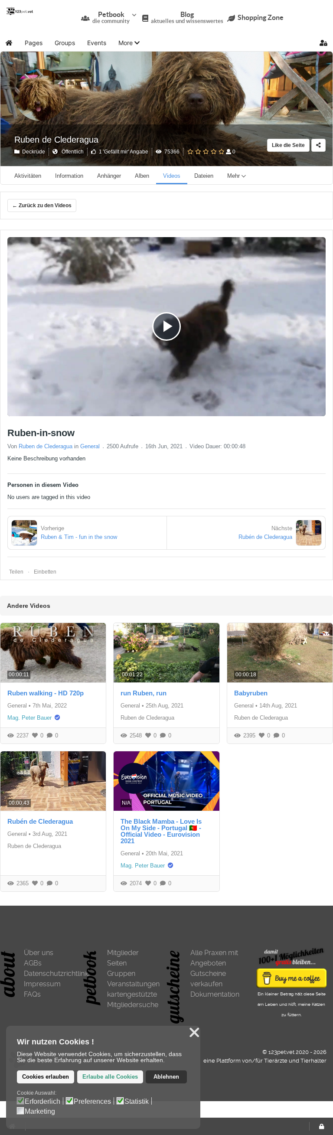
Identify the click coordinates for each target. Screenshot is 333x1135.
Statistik (136, 1102)
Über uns (38, 953)
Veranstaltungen (133, 984)
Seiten (117, 963)
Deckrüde (32, 152)
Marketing (40, 1112)
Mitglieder (123, 953)
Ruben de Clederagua (56, 139)
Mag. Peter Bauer (29, 717)
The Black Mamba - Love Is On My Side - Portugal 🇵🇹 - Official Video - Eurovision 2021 (161, 831)
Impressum (42, 984)
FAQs (32, 994)
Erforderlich (42, 1102)
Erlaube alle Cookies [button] (110, 1077)
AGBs (33, 963)
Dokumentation (214, 994)
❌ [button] (194, 1032)
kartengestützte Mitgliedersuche (132, 999)
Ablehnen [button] (166, 1077)
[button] (129, 43)
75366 (171, 152)
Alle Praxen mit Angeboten (214, 958)
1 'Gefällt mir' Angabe (122, 152)
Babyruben (251, 693)
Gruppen (121, 973)
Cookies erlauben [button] (45, 1077)
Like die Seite (288, 145)
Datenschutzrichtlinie (50, 973)
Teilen (16, 572)
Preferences (92, 1102)
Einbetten (45, 572)
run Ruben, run (143, 693)
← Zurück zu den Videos (42, 205)
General (90, 446)
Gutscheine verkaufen (208, 978)
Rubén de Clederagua (40, 821)
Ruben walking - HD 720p (45, 693)
